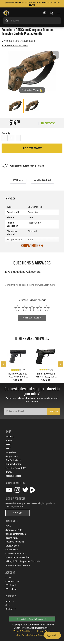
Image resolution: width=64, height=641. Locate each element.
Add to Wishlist (42, 180)
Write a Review (32, 317)
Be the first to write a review (15, 45)
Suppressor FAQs (13, 530)
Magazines (10, 452)
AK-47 (8, 448)
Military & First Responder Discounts (22, 561)
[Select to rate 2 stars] (24, 308)
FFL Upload (10, 589)
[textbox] (32, 278)
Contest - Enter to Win (15, 553)
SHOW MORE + (32, 246)
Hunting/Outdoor (13, 464)
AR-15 (8, 444)
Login (8, 577)
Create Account (12, 581)
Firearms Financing (14, 541)
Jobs (7, 605)
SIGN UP (17, 512)
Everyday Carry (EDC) (15, 468)
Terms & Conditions (23, 631)
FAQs (8, 526)
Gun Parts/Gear (13, 460)
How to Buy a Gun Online (17, 557)
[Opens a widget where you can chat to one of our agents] (52, 635)
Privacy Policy (44, 631)
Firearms (9, 436)
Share (19, 180)
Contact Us (10, 609)
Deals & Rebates (13, 476)
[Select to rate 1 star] (17, 308)
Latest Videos (12, 545)
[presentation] (3, 364)
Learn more (49, 285)
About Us (9, 601)
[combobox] (32, 20)
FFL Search (10, 585)
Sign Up (53, 411)
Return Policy (11, 538)
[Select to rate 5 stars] (46, 308)
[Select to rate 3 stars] (32, 308)
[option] (32, 70)
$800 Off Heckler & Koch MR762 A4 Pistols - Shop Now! (32, 3)
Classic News (11, 549)
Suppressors (11, 456)
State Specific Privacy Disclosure (32, 635)
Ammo (8, 440)
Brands (8, 472)
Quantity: (6, 133)
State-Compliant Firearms (17, 565)
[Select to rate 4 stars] (39, 308)
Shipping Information (15, 534)
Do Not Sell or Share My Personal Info (32, 619)
